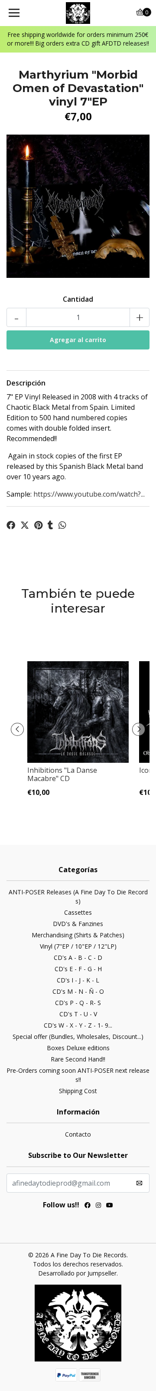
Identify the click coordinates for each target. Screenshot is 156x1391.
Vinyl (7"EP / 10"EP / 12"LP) (78, 946)
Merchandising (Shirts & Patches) (78, 935)
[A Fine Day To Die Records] (78, 13)
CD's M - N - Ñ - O (78, 991)
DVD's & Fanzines (78, 924)
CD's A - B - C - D (78, 957)
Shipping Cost (78, 1091)
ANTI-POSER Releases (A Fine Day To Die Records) (78, 896)
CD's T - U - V (78, 1014)
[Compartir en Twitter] (24, 525)
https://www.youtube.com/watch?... (89, 494)
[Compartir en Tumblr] (50, 525)
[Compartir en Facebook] (10, 525)
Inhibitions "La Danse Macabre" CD (62, 774)
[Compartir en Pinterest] (38, 525)
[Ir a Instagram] (98, 1206)
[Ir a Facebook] (87, 1206)
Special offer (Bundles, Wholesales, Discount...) (78, 1036)
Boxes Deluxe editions (78, 1048)
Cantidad (78, 299)
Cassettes (78, 912)
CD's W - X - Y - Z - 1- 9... (78, 1025)
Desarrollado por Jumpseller (77, 1273)
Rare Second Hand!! (78, 1059)
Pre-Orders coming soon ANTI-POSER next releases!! (78, 1075)
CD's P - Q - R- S (78, 1003)
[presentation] (17, 729)
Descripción (26, 383)
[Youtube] (109, 1206)
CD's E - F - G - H (78, 969)
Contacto (78, 1134)
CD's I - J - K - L (78, 980)
